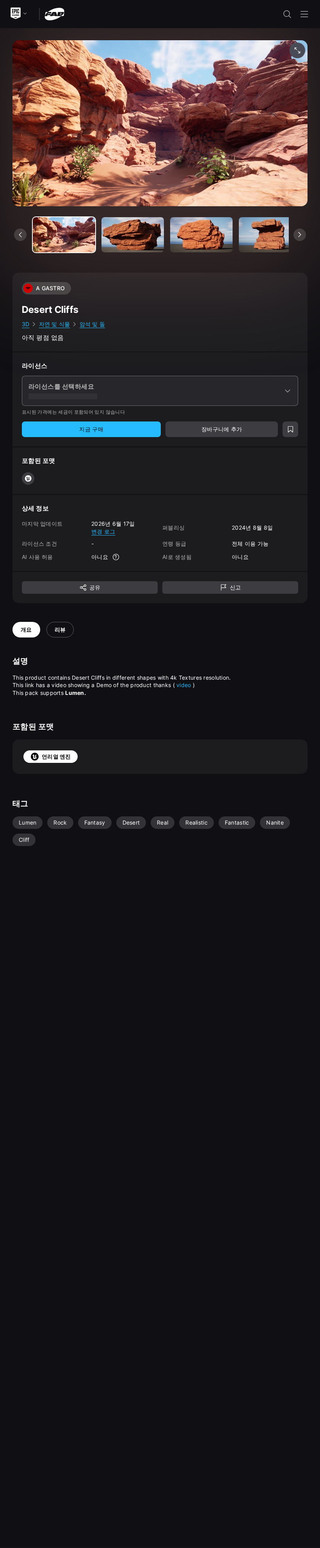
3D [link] (26, 324)
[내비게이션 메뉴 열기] (304, 14)
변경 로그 (103, 531)
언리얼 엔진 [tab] (56, 756)
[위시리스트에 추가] (290, 429)
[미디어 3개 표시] (270, 234)
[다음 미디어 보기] (299, 235)
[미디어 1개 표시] (132, 234)
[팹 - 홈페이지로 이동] (54, 13)
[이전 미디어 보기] (20, 235)
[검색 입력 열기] (287, 14)
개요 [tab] (26, 629)
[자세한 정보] (116, 557)
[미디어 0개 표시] (64, 234)
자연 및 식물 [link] (54, 324)
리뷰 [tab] (60, 629)
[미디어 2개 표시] (201, 234)
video (183, 685)
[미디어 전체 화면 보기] (297, 50)
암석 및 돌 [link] (92, 324)
